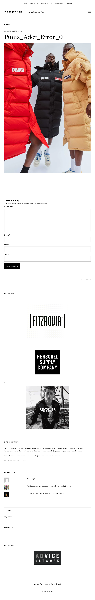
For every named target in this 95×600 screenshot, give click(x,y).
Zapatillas (34, 4)
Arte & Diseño (46, 4)
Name (7, 235)
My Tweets (9, 516)
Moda (25, 4)
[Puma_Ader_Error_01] (47, 172)
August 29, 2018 (9, 31)
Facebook (8, 528)
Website (7, 254)
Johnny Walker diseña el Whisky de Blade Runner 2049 (46, 493)
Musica (69, 4)
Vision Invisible (13, 11)
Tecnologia (59, 4)
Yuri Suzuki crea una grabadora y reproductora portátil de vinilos (50, 486)
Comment (8, 207)
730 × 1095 (18, 31)
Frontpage (31, 479)
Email (7, 245)
